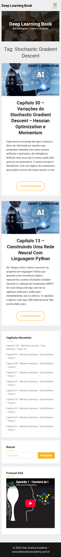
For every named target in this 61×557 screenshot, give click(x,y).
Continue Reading (30, 186)
